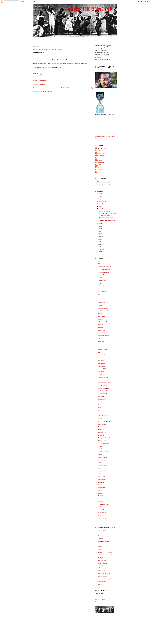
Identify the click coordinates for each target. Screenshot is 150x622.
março (101, 206)
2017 (99, 234)
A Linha (100, 277)
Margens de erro (102, 432)
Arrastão (100, 305)
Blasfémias (100, 325)
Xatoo (99, 515)
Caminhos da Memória (103, 335)
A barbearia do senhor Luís (105, 266)
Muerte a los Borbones (104, 211)
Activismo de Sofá (102, 291)
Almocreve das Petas (103, 300)
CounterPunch (101, 533)
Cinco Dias (100, 347)
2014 (99, 241)
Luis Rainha (99, 160)
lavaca (99, 549)
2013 (99, 244)
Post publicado (37, 67)
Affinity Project (102, 530)
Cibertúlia (100, 344)
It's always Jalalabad (103, 405)
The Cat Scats (101, 496)
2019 (99, 229)
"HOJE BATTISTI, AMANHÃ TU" (104, 137)
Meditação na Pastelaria (104, 438)
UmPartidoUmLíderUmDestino (48, 49)
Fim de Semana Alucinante (105, 391)
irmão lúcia (101, 402)
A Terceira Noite (102, 286)
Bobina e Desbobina (103, 333)
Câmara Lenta (101, 358)
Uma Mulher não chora (103, 507)
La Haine (100, 546)
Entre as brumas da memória (105, 383)
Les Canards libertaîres (104, 421)
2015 (99, 239)
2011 (99, 249)
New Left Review (102, 563)
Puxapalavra (101, 482)
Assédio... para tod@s (103, 311)
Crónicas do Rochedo (103, 355)
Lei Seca (100, 418)
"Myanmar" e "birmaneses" (106, 218)
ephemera (100, 538)
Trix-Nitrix (100, 501)
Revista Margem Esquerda (104, 579)
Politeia (100, 474)
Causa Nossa (101, 341)
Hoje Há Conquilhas (103, 394)
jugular (99, 410)
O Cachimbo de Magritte (104, 443)
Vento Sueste (46, 67)
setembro (101, 201)
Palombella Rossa (102, 457)
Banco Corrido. (101, 316)
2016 (99, 236)
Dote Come (100, 380)
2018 (99, 231)
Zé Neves (98, 169)
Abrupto (100, 289)
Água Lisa (100, 521)
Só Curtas (100, 493)
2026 (99, 194)
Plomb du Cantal (102, 471)
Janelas (99, 407)
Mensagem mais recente (39, 88)
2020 (99, 226)
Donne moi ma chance (103, 377)
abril (100, 204)
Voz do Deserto (102, 512)
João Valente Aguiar (101, 155)
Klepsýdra (100, 413)
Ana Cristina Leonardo (102, 148)
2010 (99, 252)
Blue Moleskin (101, 327)
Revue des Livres (102, 581)
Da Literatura (101, 366)
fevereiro (101, 209)
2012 (99, 247)
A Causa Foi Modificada (104, 269)
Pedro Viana (99, 167)
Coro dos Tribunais (102, 349)
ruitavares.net (101, 487)
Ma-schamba (101, 427)
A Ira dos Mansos (102, 275)
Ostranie (100, 454)
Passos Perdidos (102, 460)
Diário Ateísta (101, 374)
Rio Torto (100, 485)
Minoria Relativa (102, 441)
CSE (99, 536)
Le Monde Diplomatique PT (105, 555)
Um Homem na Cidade (103, 504)
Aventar (100, 313)
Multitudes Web (102, 560)
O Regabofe (101, 449)
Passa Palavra (99, 139)
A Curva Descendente (103, 272)
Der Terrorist (101, 371)
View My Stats (99, 593)
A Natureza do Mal (103, 280)
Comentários (101, 184)
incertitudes (101, 396)
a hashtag (45, 60)
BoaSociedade (101, 330)
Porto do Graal (101, 476)
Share (35, 72)
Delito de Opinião (102, 369)
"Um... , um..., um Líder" (50, 63)
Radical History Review (104, 573)
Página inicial (65, 88)
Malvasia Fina (101, 429)
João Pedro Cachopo (101, 153)
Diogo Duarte (99, 151)
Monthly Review (102, 558)
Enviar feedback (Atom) (46, 92)
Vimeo (106, 139)
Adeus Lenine (101, 294)
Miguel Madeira (100, 162)
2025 (99, 196)
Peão (99, 468)
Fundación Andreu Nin (103, 541)
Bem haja (100, 319)
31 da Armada (101, 264)
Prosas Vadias (101, 479)
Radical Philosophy (103, 576)
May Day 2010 (101, 435)
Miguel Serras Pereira (101, 165)
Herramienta (101, 544)
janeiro (101, 223)
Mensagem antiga (88, 88)
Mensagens (101, 181)
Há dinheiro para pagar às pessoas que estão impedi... (107, 214)
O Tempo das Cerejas (103, 452)
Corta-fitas (100, 352)
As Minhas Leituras (103, 308)
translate (100, 584)
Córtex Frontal (101, 363)
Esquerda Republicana (103, 388)
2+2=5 (99, 261)
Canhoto (100, 338)
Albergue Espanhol (102, 297)
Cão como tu (101, 360)
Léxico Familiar (102, 424)
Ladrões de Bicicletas (103, 416)
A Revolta (100, 283)
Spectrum (100, 490)
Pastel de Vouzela (102, 463)
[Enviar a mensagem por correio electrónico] (40, 74)
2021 (99, 199)
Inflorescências (101, 399)
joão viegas (99, 172)
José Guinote (99, 158)
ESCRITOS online (102, 385)
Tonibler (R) (101, 499)
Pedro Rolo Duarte (102, 465)
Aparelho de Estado (103, 302)
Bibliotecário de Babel (103, 322)
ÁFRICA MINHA (102, 518)
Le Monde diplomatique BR (105, 552)
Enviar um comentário (39, 84)
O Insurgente (101, 446)
